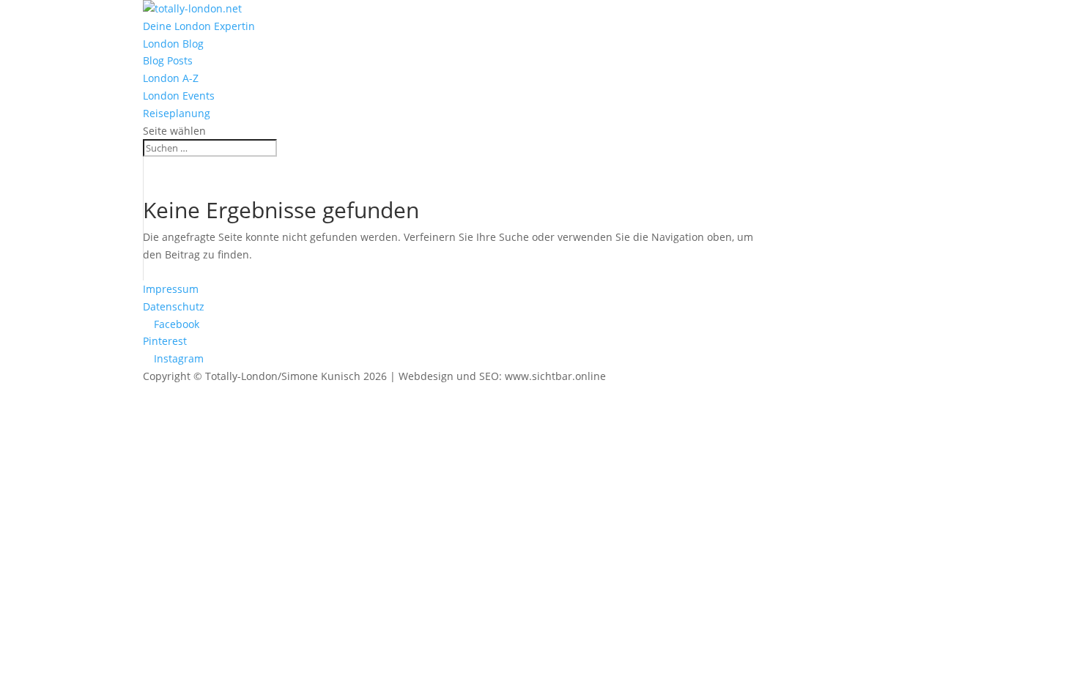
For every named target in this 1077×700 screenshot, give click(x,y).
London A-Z (171, 78)
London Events (179, 96)
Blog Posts (168, 60)
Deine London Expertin (199, 26)
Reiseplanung (176, 113)
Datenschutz (173, 306)
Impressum (171, 289)
